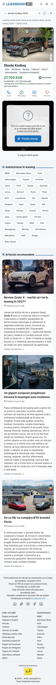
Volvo (39, 637)
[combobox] (24, 13)
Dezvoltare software (11, 654)
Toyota (40, 630)
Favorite (47, 96)
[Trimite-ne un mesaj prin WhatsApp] (15, 604)
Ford (39, 641)
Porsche (40, 634)
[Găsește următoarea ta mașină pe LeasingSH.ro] (19, 4)
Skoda (40, 644)
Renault (40, 654)
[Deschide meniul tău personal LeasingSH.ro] (46, 4)
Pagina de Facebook (11, 644)
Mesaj (34, 96)
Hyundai (40, 647)
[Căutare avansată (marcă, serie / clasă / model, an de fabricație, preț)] (51, 13)
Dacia (39, 658)
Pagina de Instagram (11, 647)
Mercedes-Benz (44, 620)
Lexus (39, 651)
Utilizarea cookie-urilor (12, 634)
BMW (39, 616)
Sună (9, 96)
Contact (5, 627)
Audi (39, 623)
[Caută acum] (44, 13)
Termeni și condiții (10, 630)
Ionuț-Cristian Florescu (28, 671)
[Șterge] (39, 13)
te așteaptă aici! (38, 598)
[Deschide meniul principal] (4, 4)
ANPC (4, 658)
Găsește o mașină (10, 620)
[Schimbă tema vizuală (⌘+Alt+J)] (52, 4)
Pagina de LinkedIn (10, 651)
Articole (5, 623)
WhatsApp (21, 96)
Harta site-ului (8, 637)
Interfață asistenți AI (11, 641)
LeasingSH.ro (35, 678)
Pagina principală (10, 616)
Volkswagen (42, 627)
